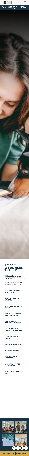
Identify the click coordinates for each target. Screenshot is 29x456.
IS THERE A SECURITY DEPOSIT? (14, 337)
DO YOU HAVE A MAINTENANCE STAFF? (14, 322)
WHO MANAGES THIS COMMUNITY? (14, 365)
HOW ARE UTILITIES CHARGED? (14, 357)
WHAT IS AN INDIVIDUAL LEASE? (14, 307)
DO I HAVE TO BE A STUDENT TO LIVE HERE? (14, 330)
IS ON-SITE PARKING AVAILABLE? (14, 299)
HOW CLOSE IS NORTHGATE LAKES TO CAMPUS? (14, 277)
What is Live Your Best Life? (14, 372)
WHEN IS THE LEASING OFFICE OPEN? (14, 291)
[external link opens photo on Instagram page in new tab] (8, 427)
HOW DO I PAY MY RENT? (14, 344)
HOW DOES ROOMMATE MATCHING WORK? (14, 314)
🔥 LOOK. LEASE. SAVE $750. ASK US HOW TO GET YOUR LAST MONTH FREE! (14, 7)
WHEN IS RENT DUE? (14, 350)
